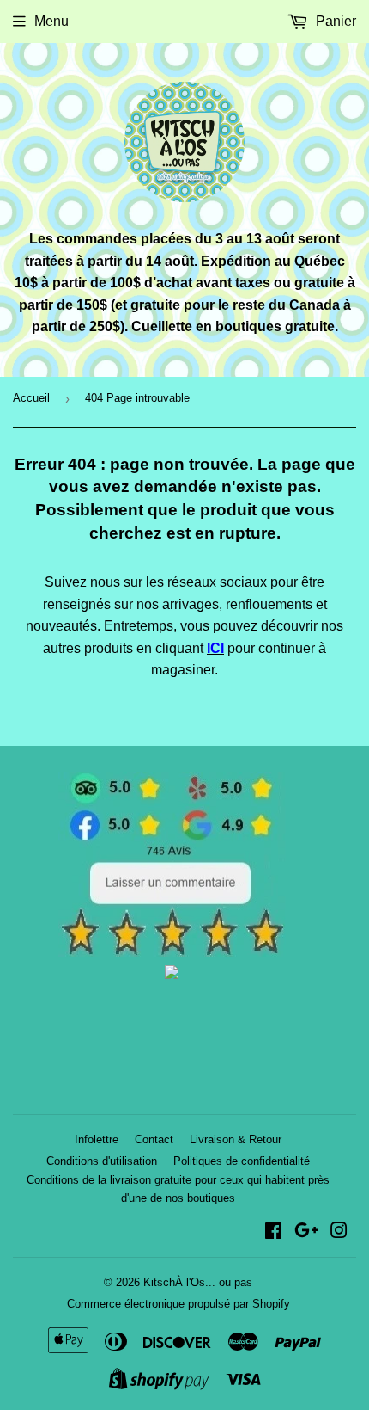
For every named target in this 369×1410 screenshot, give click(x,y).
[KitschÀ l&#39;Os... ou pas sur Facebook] (273, 1232)
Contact (154, 1139)
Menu (51, 21)
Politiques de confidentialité (241, 1160)
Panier (334, 21)
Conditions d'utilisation (101, 1160)
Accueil (31, 397)
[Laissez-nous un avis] (172, 952)
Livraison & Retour (235, 1139)
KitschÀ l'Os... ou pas (197, 1282)
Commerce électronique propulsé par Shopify (178, 1303)
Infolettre (96, 1139)
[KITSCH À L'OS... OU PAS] (172, 974)
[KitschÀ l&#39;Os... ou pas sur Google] (306, 1232)
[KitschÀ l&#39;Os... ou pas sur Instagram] (339, 1232)
